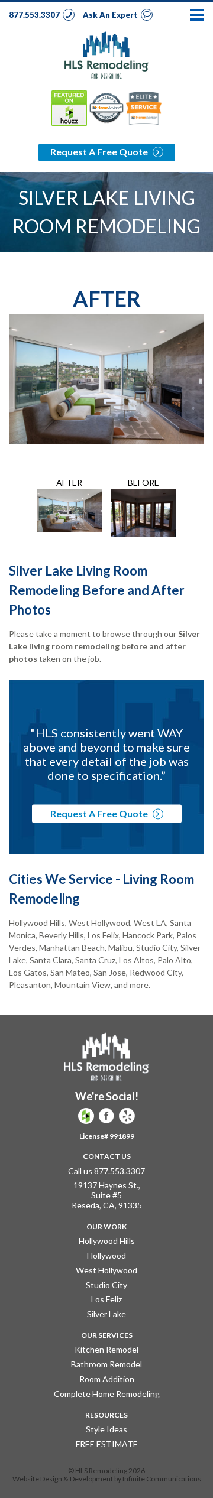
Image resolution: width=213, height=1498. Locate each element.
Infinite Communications (161, 1478)
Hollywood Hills (107, 1241)
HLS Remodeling (106, 55)
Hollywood (106, 1255)
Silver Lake (106, 1314)
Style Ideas (106, 1429)
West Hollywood (106, 1270)
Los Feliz (106, 1299)
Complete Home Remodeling (107, 1394)
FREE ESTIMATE (107, 1444)
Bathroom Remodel (106, 1364)
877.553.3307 (35, 15)
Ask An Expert (111, 15)
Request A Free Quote (100, 151)
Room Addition (106, 1379)
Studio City (106, 1285)
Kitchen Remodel (106, 1349)
